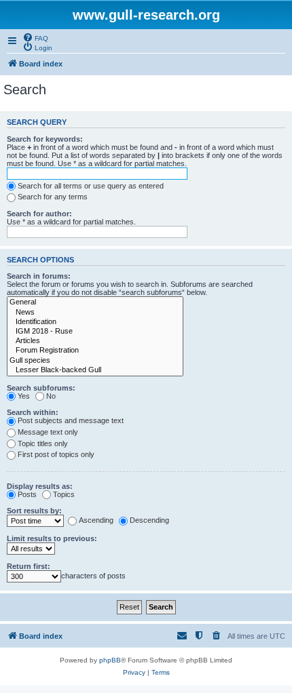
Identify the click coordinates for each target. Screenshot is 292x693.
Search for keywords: (45, 139)
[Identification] (95, 322)
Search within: (32, 412)
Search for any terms (53, 197)
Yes (24, 396)
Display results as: (40, 486)
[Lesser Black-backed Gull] (95, 370)
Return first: (28, 566)
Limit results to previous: (52, 538)
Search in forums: (39, 276)
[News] (95, 312)
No (51, 396)
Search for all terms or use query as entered (91, 186)
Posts (27, 494)
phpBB (110, 660)
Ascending (96, 520)
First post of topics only (56, 454)
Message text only (48, 432)
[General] (95, 302)
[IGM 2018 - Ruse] (95, 331)
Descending (149, 520)
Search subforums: (41, 388)
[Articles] (95, 341)
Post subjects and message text (71, 420)
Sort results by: (34, 511)
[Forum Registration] (95, 350)
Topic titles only (43, 443)
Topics (64, 494)
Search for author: (39, 214)
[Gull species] (95, 360)
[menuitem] (35, 37)
